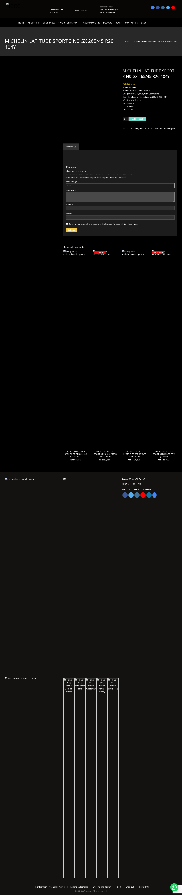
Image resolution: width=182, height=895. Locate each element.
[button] (174, 887)
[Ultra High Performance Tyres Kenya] (19, 5)
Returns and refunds (79, 887)
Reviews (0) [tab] (71, 146)
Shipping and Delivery (102, 887)
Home (21, 22)
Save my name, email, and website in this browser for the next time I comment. (103, 224)
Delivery (107, 22)
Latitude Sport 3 (170, 128)
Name (69, 204)
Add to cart (137, 119)
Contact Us (131, 22)
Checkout (130, 887)
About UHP (34, 22)
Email (69, 213)
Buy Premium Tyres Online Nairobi (50, 887)
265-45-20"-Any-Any (153, 128)
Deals (119, 22)
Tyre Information (67, 22)
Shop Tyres (49, 22)
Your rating (71, 181)
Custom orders (91, 22)
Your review (72, 190)
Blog (144, 22)
